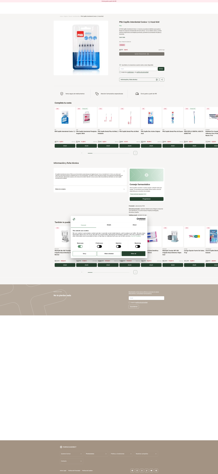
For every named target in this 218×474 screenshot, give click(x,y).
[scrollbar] (108, 153)
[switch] (99, 246)
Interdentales (76, 16)
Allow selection (109, 253)
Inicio (61, 16)
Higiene (66, 16)
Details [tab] (109, 225)
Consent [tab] (83, 225)
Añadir (65, 145)
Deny (84, 253)
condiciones (130, 72)
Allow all (133, 253)
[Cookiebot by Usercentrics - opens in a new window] (138, 219)
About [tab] (134, 225)
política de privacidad (142, 72)
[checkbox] (120, 72)
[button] (96, 454)
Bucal (70, 16)
